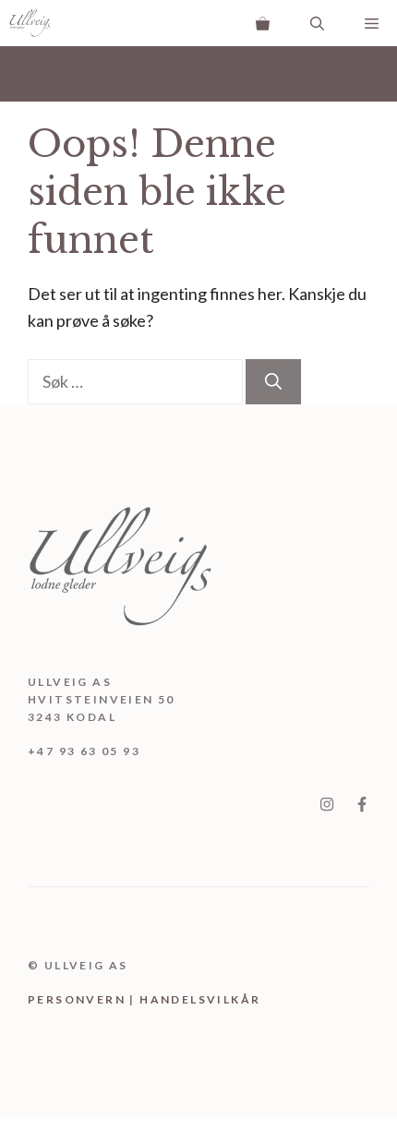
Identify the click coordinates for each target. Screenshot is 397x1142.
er (106, 999)
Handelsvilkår (199, 999)
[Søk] (273, 381)
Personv (62, 999)
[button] (317, 23)
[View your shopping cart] (262, 23)
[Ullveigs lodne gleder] (30, 23)
